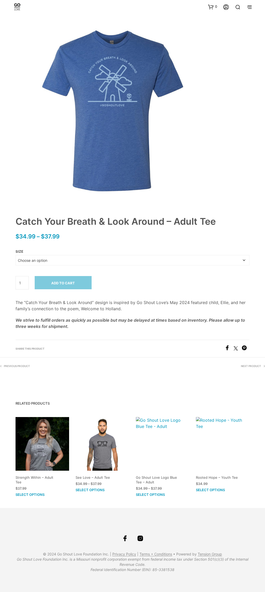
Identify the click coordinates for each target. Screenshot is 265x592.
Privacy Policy (124, 554)
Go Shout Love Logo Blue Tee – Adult (156, 479)
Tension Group (210, 554)
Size (19, 251)
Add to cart (63, 283)
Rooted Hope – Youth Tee (217, 477)
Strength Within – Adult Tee (34, 479)
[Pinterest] (245, 348)
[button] (212, 6)
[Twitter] (238, 348)
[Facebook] (229, 348)
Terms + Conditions (155, 554)
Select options (30, 494)
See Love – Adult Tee (93, 477)
